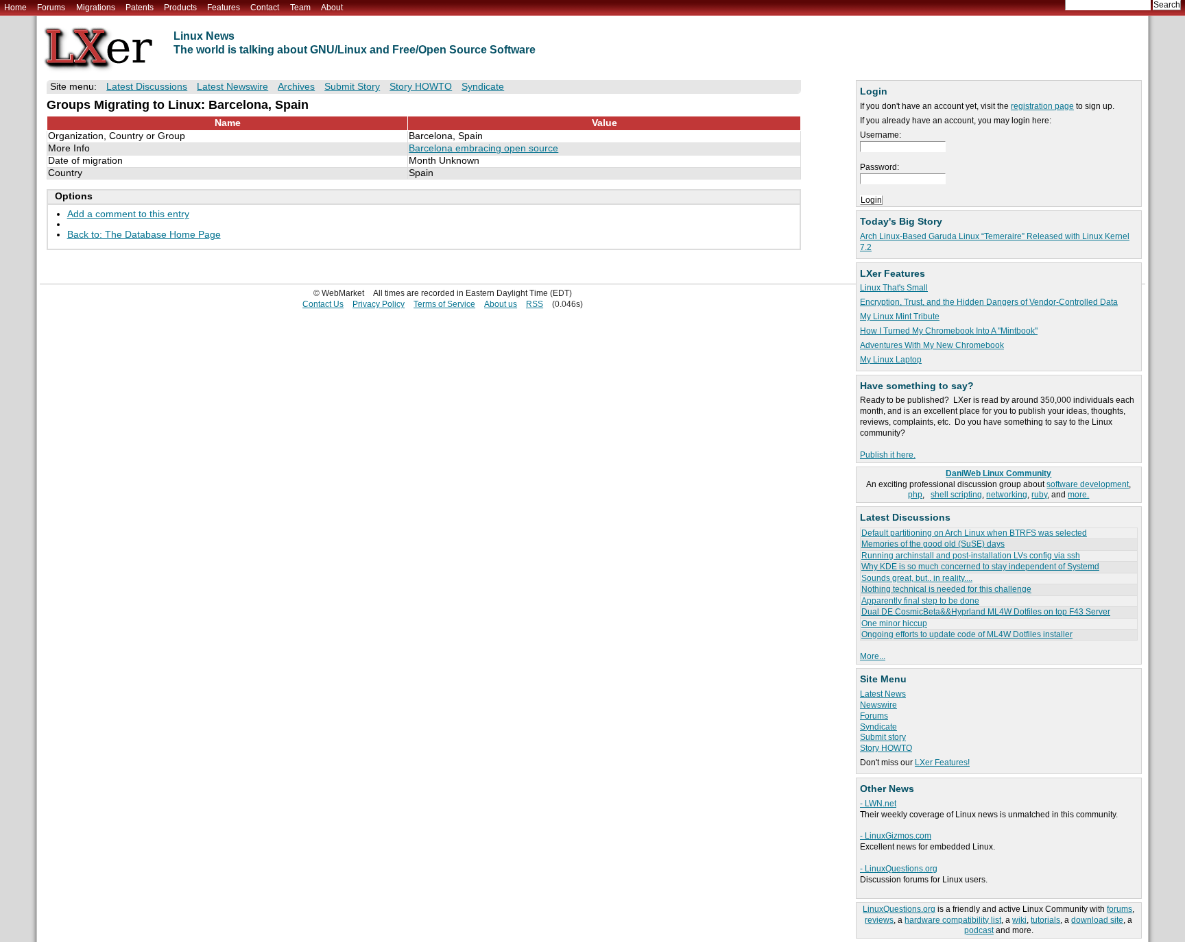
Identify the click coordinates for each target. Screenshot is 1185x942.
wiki (1019, 920)
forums (1119, 909)
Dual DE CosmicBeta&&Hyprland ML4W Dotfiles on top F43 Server (985, 612)
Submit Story (352, 87)
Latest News (883, 694)
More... (872, 656)
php (915, 494)
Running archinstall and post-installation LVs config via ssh (970, 555)
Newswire (878, 705)
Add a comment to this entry (128, 214)
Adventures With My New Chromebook (932, 345)
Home (15, 7)
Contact (264, 7)
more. (1078, 494)
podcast (979, 930)
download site (1097, 920)
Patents (139, 7)
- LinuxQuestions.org (898, 868)
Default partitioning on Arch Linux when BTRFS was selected (974, 533)
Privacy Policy (378, 304)
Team (300, 7)
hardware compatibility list (953, 920)
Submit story (883, 737)
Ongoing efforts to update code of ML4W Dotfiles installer (967, 634)
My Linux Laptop (891, 359)
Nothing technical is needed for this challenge (946, 589)
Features (223, 7)
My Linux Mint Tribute (899, 316)
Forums (51, 7)
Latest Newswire (232, 87)
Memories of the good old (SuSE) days (933, 544)
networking (1006, 494)
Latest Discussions (146, 87)
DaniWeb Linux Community (998, 473)
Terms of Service (444, 304)
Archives (296, 87)
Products (180, 7)
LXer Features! (942, 762)
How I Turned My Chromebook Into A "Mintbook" (949, 331)
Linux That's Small (894, 288)
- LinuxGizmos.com (895, 836)
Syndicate (878, 727)
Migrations (95, 7)
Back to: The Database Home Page (144, 235)
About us (500, 304)
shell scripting (956, 494)
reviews (879, 920)
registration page (1042, 106)
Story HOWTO (886, 748)
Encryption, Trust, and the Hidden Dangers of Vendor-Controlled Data (989, 302)
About (332, 7)
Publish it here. (887, 455)
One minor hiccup (894, 623)
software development (1087, 484)
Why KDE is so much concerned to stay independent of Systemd (980, 566)
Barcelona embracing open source (483, 148)
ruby (1039, 494)
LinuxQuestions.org (899, 909)
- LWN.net (878, 803)
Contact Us (323, 304)
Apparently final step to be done (920, 601)
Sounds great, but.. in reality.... (916, 578)
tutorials (1045, 920)
